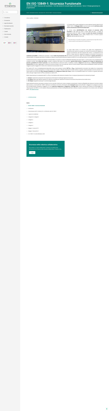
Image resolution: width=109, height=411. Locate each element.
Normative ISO (42, 12)
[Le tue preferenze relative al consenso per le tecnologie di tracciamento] (107, 409)
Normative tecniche (34, 12)
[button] (10, 17)
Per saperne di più (34, 89)
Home (27, 12)
